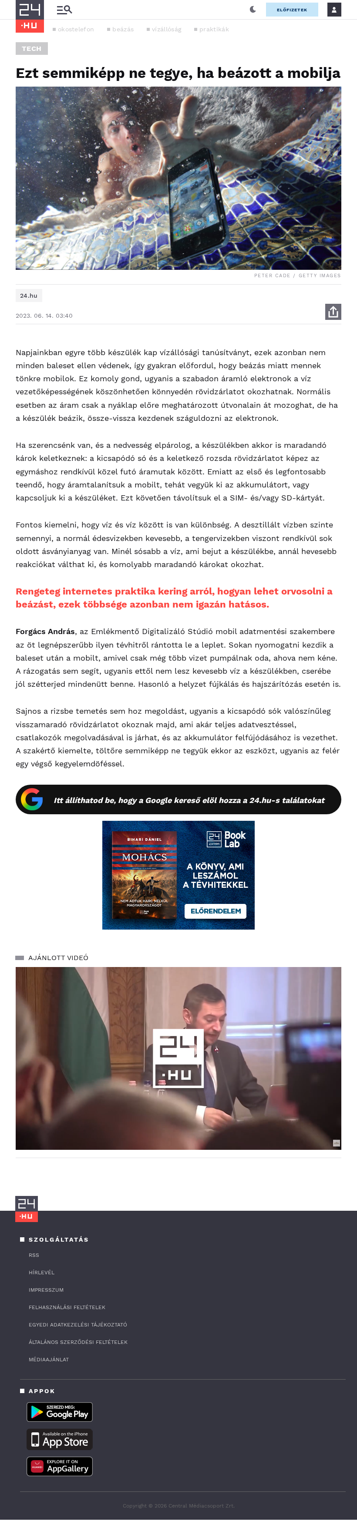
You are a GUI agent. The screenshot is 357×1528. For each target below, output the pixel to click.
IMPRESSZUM (46, 1290)
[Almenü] (64, 10)
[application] (178, 1058)
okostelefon (76, 29)
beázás (123, 29)
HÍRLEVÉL (41, 1272)
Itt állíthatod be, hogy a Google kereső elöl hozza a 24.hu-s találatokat (189, 800)
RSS (34, 1255)
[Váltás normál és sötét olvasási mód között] (253, 9)
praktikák (214, 29)
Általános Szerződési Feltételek (78, 1342)
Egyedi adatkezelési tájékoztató (78, 1325)
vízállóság (166, 29)
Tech (32, 48)
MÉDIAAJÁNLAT (49, 1360)
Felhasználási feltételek (67, 1307)
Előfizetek (292, 9)
